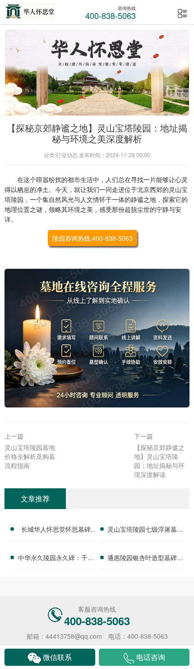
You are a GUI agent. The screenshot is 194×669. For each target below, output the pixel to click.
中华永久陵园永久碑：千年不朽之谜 (56, 559)
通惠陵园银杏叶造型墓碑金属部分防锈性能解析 (145, 559)
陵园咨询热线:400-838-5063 (92, 238)
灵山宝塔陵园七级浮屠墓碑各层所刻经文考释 (145, 530)
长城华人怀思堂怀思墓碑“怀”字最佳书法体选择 (56, 530)
